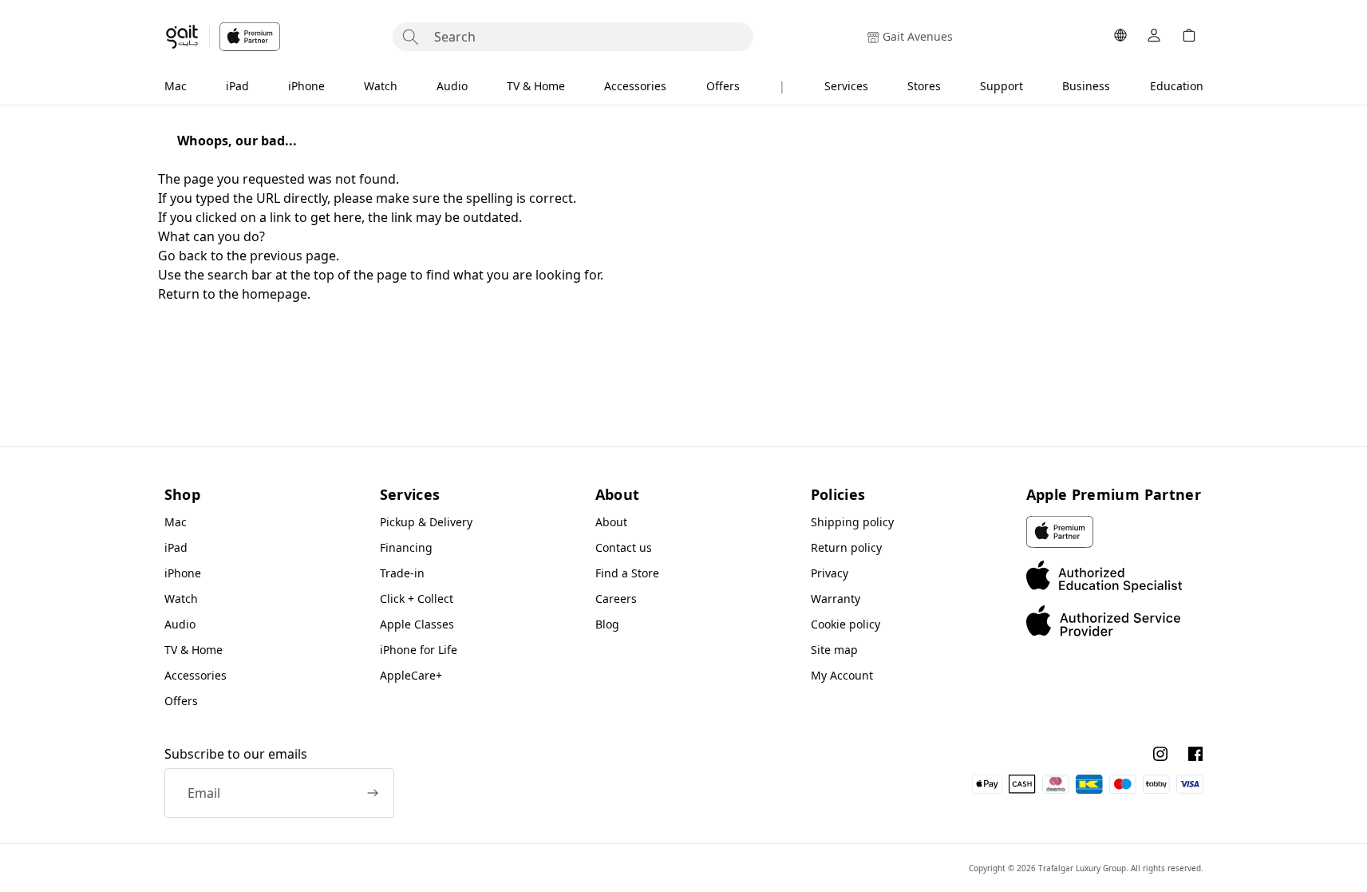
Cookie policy (845, 624)
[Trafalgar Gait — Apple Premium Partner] (222, 36)
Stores (924, 85)
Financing (406, 547)
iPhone (306, 85)
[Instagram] (1160, 754)
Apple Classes (417, 624)
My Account (842, 675)
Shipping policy (852, 521)
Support (1001, 85)
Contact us (623, 547)
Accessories (635, 85)
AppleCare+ (411, 675)
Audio (452, 85)
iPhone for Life (418, 649)
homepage (274, 294)
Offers (723, 85)
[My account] (1154, 36)
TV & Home (536, 85)
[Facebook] (1195, 754)
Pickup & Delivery (426, 521)
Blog (607, 624)
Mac (175, 85)
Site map (834, 649)
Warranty (835, 598)
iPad (237, 85)
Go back (182, 255)
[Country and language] (1120, 37)
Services (846, 85)
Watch (380, 85)
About (611, 521)
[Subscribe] (373, 793)
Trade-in (402, 573)
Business (1086, 85)
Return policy (846, 547)
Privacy (829, 573)
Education (1176, 85)
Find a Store (627, 573)
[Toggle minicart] (1189, 36)
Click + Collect (416, 598)
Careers (616, 598)
